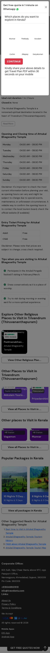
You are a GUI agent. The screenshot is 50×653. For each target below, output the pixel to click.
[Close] (46, 7)
